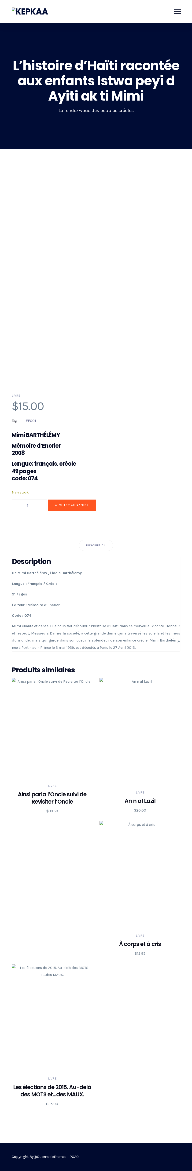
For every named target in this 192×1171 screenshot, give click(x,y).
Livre (16, 396)
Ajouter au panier (72, 505)
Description (96, 545)
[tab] (96, 545)
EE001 (31, 420)
